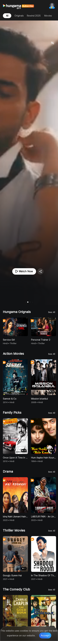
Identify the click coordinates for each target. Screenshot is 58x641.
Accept (45, 635)
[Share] (40, 271)
